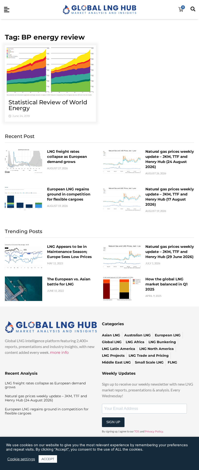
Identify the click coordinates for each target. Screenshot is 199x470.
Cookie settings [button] (21, 459)
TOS (137, 431)
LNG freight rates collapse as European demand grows (67, 156)
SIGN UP (113, 422)
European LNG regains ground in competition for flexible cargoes (68, 194)
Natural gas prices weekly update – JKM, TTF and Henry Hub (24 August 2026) (46, 398)
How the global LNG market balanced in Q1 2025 (166, 284)
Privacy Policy (154, 431)
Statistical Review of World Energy (47, 105)
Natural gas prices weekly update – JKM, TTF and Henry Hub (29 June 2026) (169, 251)
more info (59, 352)
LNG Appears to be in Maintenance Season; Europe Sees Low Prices (69, 251)
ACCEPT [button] (47, 459)
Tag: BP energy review (45, 37)
